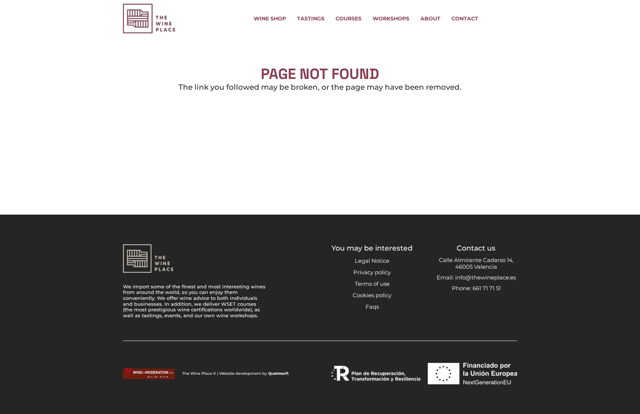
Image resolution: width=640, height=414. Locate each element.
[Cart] (509, 18)
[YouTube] (483, 307)
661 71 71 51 (487, 288)
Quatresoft (278, 373)
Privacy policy (372, 272)
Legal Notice (372, 260)
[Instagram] (455, 308)
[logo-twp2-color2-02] (149, 18)
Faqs (372, 306)
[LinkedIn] (497, 307)
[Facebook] (469, 307)
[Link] (492, 18)
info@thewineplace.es (485, 277)
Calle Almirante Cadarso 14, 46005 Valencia (476, 263)
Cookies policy (372, 295)
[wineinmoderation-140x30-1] (149, 373)
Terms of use (372, 283)
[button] (291, 19)
